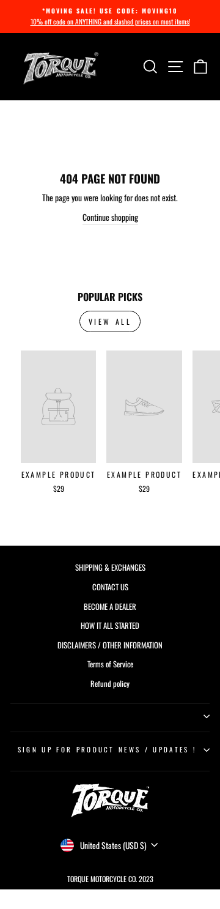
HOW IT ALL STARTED (110, 625)
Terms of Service (110, 664)
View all (110, 321)
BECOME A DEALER (110, 606)
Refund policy (110, 683)
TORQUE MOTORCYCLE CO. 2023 (110, 879)
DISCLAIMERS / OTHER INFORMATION (110, 645)
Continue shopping (110, 217)
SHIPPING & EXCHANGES (110, 567)
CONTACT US (110, 587)
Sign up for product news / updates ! (107, 749)
